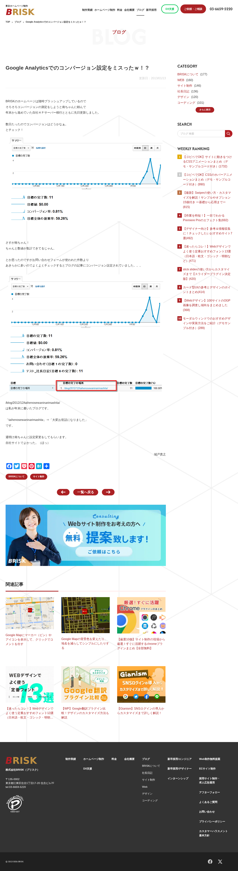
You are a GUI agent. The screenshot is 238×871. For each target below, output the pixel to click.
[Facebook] (210, 860)
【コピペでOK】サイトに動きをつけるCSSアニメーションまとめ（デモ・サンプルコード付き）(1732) (207, 161)
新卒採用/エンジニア (180, 758)
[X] (220, 861)
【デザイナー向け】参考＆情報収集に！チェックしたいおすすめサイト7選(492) (207, 233)
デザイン (183, 97)
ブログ (140, 9)
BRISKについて (17, 476)
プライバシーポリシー (212, 821)
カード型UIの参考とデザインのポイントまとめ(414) (207, 290)
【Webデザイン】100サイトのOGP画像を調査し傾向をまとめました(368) (206, 305)
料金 (119, 9)
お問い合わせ (207, 811)
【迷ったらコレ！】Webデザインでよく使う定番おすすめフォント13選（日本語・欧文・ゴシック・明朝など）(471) (207, 253)
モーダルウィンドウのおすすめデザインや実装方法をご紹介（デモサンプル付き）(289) (207, 323)
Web (144, 786)
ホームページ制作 (104, 9)
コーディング (186, 102)
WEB (180, 80)
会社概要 (129, 9)
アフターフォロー (209, 792)
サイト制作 (38, 476)
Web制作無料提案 (209, 758)
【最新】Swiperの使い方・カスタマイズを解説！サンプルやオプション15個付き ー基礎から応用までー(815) (207, 200)
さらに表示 (204, 109)
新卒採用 (151, 9)
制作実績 (87, 9)
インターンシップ (178, 778)
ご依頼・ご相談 (193, 8)
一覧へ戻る (85, 492)
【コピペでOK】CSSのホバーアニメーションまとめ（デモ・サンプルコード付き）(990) (207, 179)
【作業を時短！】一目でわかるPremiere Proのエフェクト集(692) (205, 218)
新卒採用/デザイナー (180, 768)
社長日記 (183, 91)
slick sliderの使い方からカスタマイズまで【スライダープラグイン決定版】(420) (207, 274)
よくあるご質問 (208, 801)
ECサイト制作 (207, 768)
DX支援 (169, 8)
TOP (8, 22)
